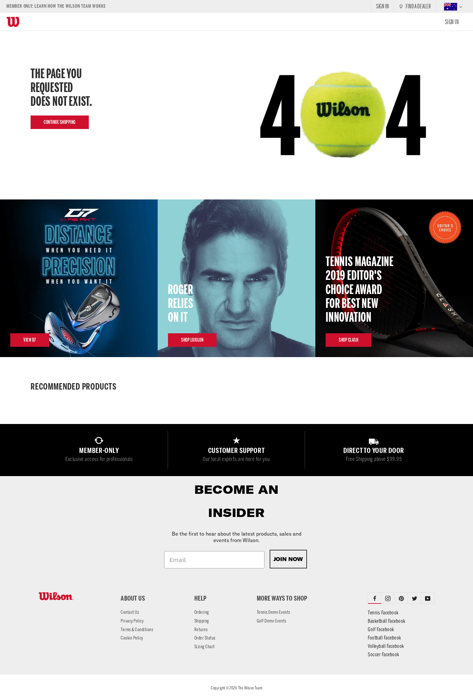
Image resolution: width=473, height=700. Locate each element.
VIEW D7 (29, 340)
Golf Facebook (381, 629)
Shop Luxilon (192, 340)
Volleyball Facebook (386, 646)
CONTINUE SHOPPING (60, 122)
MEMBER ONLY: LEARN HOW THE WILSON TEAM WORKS (56, 6)
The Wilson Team (250, 688)
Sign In (452, 22)
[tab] (387, 598)
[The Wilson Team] (71, 596)
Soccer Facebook (383, 654)
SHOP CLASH (348, 340)
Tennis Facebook (383, 613)
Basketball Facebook (386, 621)
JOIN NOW (288, 559)
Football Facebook (384, 638)
